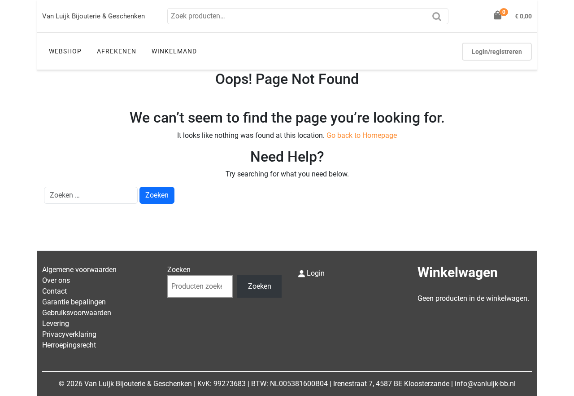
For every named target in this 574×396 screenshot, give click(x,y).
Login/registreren (497, 51)
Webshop (65, 51)
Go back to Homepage (361, 135)
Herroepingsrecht (69, 345)
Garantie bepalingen (74, 302)
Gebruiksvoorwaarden (76, 312)
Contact (54, 291)
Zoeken (439, 19)
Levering (55, 323)
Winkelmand (174, 51)
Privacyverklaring (69, 334)
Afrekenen (116, 51)
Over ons (56, 280)
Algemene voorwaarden (79, 269)
